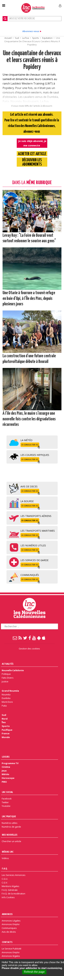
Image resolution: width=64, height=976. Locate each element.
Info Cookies (8, 897)
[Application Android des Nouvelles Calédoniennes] (39, 638)
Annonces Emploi (10, 924)
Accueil (8, 37)
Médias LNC (7, 851)
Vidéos (5, 858)
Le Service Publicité (11, 948)
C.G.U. (5, 878)
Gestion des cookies (29, 648)
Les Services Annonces (13, 875)
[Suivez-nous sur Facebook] (30, 638)
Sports (35, 37)
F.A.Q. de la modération (13, 893)
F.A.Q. (5, 868)
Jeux (4, 770)
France (5, 733)
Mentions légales (10, 886)
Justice (5, 681)
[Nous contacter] (15, 638)
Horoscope (8, 778)
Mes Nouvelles (9, 834)
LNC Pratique (9, 816)
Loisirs (6, 756)
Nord (5, 718)
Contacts (7, 942)
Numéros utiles (9, 822)
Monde (6, 737)
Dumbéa (6, 698)
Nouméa (6, 694)
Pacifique (7, 729)
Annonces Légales (11, 920)
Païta (4, 705)
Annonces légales (11, 955)
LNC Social (7, 792)
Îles (4, 722)
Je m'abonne (47, 4)
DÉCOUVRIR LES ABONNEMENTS (32, 162)
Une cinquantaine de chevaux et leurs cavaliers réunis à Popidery (32, 60)
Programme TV (10, 763)
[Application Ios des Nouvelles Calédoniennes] (44, 638)
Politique (6, 673)
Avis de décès (9, 931)
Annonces (7, 914)
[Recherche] (5, 18)
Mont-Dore (7, 701)
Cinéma (6, 766)
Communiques (9, 928)
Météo (5, 774)
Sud (17, 37)
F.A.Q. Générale (10, 889)
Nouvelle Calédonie (13, 670)
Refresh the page (34, 971)
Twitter (5, 802)
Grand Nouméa (10, 690)
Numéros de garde (11, 826)
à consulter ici (30, 444)
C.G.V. (5, 882)
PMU (4, 781)
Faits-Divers (7, 677)
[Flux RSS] (20, 638)
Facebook (7, 798)
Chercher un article (11, 841)
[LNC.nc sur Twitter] (25, 638)
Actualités (7, 663)
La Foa (25, 37)
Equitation (47, 37)
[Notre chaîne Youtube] (34, 638)
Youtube (6, 805)
